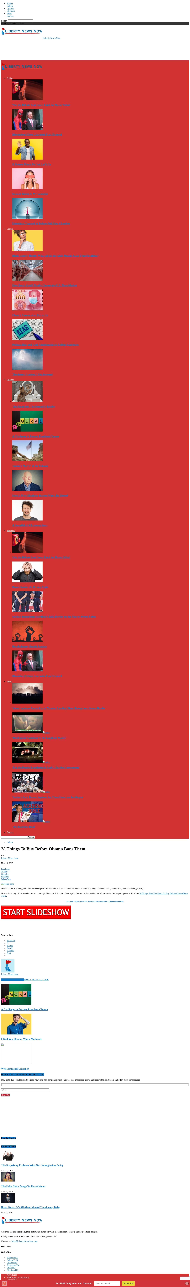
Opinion (10, 8)
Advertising (12, 1275)
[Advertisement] (51, 49)
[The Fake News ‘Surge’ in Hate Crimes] (8, 1181)
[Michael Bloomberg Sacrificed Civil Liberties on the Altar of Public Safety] (27, 611)
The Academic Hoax (23, 826)
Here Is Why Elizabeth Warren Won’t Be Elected (40, 495)
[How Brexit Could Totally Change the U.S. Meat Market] (27, 280)
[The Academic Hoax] (31, 821)
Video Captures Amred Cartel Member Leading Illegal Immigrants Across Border (58, 708)
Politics (10, 3)
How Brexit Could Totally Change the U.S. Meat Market (44, 285)
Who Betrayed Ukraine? (15, 1068)
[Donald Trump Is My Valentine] (27, 188)
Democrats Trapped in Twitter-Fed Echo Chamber (41, 223)
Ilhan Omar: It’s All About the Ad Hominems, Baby (30, 1207)
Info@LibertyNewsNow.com (24, 1241)
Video (9, 13)
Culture (10, 6)
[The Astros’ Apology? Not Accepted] (27, 369)
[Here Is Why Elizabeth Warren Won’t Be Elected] (27, 490)
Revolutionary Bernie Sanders (29, 646)
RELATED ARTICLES (12, 979)
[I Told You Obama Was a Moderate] (16, 1034)
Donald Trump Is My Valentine (30, 193)
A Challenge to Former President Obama (35, 436)
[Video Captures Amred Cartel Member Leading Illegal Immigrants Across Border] (27, 703)
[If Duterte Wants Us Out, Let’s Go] (27, 159)
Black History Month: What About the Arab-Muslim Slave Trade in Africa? (55, 255)
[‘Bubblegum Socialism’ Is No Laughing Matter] (31, 732)
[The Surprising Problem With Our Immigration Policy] (8, 1160)
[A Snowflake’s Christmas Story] (27, 520)
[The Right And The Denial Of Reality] (27, 401)
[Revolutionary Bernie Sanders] (27, 641)
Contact (10, 16)
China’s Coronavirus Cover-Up (30, 315)
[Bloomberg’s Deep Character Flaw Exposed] (27, 129)
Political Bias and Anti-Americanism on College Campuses (45, 344)
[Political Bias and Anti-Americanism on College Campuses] (27, 339)
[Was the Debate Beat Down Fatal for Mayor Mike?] (27, 99)
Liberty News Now (9, 858)
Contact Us (12, 1280)
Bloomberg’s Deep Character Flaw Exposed (37, 134)
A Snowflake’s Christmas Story (30, 525)
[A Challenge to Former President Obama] (27, 431)
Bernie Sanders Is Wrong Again (30, 587)
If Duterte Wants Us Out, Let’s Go (31, 164)
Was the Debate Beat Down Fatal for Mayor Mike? (41, 104)
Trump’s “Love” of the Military (30, 465)
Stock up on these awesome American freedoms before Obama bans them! (95, 901)
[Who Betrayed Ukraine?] (16, 1063)
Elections (11, 11)
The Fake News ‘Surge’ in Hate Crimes (23, 1186)
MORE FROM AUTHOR (36, 979)
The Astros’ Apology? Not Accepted (32, 374)
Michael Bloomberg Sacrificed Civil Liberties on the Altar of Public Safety (54, 616)
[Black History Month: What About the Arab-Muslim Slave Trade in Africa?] (27, 250)
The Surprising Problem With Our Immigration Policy (32, 1165)
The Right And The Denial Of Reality (33, 406)
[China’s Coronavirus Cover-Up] (27, 309)
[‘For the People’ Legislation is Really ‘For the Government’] (31, 762)
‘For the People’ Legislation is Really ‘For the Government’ (46, 767)
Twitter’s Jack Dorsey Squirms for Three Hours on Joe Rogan (47, 797)
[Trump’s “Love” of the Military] (27, 460)
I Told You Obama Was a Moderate (21, 1039)
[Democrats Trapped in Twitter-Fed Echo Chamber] (27, 218)
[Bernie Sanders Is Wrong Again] (27, 581)
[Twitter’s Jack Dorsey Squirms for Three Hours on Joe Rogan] (31, 792)
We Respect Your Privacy (18, 1277)
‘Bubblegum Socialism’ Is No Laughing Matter (39, 737)
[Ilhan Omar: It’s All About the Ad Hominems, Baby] (8, 1202)
